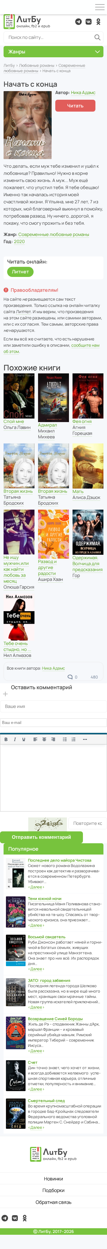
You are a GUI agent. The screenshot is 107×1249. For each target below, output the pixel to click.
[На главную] (27, 21)
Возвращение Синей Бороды (55, 1018)
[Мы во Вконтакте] (88, 21)
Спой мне (14, 421)
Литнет (20, 271)
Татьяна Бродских (14, 500)
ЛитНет (23, 311)
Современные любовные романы (53, 234)
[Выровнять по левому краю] (35, 739)
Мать (78, 491)
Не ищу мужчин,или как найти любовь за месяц (16, 569)
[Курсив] (14, 739)
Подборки (53, 1190)
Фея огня (82, 421)
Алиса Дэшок (86, 497)
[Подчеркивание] (23, 739)
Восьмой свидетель (46, 936)
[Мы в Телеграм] (78, 21)
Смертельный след (46, 1100)
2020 (19, 241)
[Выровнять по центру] (44, 739)
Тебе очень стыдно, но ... (17, 646)
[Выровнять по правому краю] (53, 739)
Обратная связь (54, 1202)
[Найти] (97, 37)
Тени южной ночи (45, 898)
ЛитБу (9, 65)
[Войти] (7, 7)
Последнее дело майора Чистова (59, 860)
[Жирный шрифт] (5, 739)
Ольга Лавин (17, 427)
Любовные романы (36, 65)
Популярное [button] (23, 848)
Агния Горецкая (82, 430)
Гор (76, 575)
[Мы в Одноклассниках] (98, 21)
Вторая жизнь (18, 491)
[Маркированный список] (64, 739)
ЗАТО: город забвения (49, 980)
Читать (75, 105)
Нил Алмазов (17, 655)
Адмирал (47, 425)
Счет (32, 1062)
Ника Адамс (83, 92)
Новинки (53, 1178)
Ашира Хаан (50, 579)
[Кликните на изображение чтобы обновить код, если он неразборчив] (47, 824)
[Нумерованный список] (73, 739)
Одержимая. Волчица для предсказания (88, 563)
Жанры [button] (16, 51)
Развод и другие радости (47, 567)
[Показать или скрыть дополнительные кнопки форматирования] (85, 739)
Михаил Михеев (46, 434)
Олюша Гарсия (19, 587)
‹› (36, 887)
